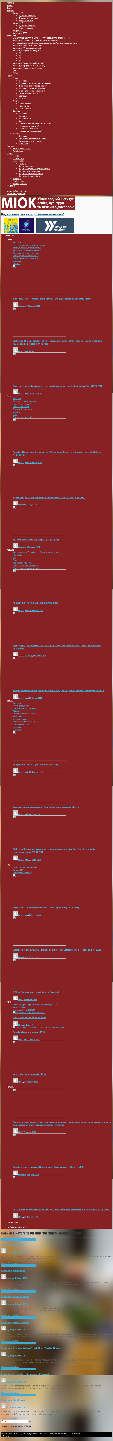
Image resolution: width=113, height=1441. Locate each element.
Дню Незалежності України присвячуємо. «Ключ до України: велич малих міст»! (52, 298)
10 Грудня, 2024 (33, 957)
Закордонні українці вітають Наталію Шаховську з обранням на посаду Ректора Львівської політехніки (57, 647)
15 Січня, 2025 (35, 915)
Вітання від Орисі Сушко (13, 1244)
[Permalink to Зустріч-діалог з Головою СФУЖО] (39, 1027)
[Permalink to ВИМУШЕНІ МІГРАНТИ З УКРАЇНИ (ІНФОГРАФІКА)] (39, 598)
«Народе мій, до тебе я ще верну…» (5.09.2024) (36, 539)
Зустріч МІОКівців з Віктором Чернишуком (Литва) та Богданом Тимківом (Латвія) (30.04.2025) (58, 690)
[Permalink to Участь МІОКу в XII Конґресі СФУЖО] (39, 1069)
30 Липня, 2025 (35, 393)
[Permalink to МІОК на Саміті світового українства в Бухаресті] (39, 987)
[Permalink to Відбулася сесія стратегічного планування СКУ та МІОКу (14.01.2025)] (39, 903)
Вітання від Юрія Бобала (13, 1399)
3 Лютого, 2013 (21, 1252)
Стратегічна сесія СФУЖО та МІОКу (29, 1017)
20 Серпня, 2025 (36, 351)
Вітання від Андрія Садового (15, 1296)
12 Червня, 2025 (39, 655)
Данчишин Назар (25, 655)
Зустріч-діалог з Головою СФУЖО (29, 1032)
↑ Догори (5, 1436)
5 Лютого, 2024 (30, 1025)
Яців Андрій (23, 351)
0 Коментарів (13, 1263)
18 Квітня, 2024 (30, 999)
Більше (4, 1263)
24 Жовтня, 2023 (31, 1081)
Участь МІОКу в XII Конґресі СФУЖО (29, 1074)
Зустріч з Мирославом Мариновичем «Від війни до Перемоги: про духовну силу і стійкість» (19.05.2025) (57, 453)
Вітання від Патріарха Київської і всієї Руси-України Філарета (31, 1348)
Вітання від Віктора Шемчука (15, 1322)
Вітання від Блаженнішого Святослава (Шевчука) (25, 1374)
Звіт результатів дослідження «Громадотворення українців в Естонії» (47, 806)
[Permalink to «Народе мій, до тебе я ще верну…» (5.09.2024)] (39, 534)
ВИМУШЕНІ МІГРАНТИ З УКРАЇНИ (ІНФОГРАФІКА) (35, 602)
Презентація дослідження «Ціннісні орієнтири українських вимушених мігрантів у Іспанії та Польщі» (61, 1209)
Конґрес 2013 (31, 1239)
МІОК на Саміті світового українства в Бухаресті (36, 991)
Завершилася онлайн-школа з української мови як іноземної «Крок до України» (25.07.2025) (58, 386)
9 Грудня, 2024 (30, 1132)
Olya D (20, 999)
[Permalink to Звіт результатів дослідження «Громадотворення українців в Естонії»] (39, 802)
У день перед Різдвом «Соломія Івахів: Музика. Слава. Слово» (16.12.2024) (49, 497)
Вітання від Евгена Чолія (13, 1270)
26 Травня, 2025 (35, 814)
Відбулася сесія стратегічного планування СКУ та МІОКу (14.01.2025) (46, 907)
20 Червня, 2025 (36, 610)
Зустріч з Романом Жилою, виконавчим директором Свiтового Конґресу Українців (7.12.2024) (58, 949)
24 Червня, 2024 (31, 1216)
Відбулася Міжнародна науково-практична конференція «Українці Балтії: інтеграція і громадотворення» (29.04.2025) (54, 850)
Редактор (22, 306)
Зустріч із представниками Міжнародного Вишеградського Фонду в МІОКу (48, 1166)
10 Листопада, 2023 (32, 1039)
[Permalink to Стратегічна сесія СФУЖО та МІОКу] (29, 1012)
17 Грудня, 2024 (33, 504)
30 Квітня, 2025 (35, 698)
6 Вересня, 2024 (33, 547)
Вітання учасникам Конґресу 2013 (13, 1239)
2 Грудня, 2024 (33, 1174)
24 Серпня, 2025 (33, 306)
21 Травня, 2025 (35, 462)
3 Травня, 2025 (35, 859)
